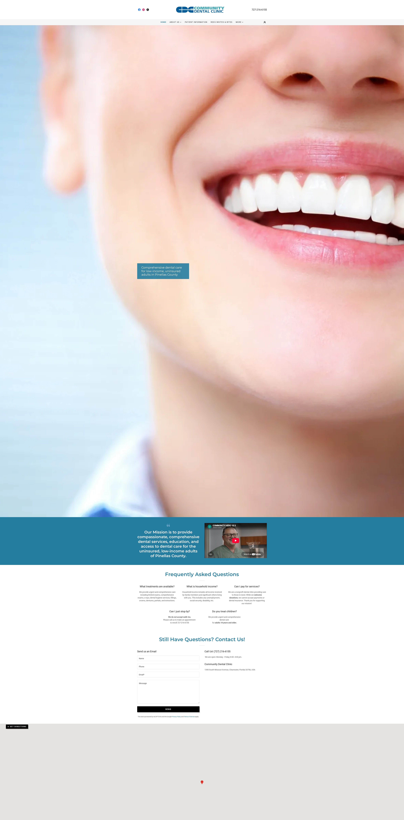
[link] (139, 10)
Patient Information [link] (196, 22)
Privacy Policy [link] (176, 716)
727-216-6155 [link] (259, 9)
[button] (175, 22)
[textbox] (168, 658)
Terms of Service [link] (189, 716)
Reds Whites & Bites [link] (221, 22)
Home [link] (163, 22)
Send (168, 709)
